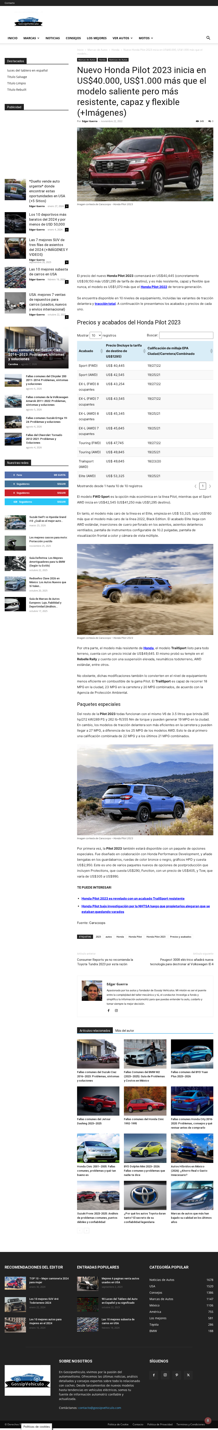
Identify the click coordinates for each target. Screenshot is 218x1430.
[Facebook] (110, 1010)
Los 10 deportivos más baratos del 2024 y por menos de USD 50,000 (47, 219)
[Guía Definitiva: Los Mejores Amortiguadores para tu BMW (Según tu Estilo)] (15, 563)
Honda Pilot (135, 936)
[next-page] (86, 1230)
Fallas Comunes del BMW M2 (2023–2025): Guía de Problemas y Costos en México (144, 1076)
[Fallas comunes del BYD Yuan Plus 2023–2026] (192, 1054)
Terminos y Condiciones (190, 1424)
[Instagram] (117, 1010)
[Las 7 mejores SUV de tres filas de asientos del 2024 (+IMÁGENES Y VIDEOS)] (15, 248)
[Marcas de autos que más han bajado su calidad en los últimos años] (192, 1195)
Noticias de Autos (118, 59)
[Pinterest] (176, 1375)
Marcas (29, 38)
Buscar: (152, 335)
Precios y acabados (180, 936)
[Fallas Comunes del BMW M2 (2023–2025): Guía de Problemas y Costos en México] (145, 1054)
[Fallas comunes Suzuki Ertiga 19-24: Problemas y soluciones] (13, 422)
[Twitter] (188, 1375)
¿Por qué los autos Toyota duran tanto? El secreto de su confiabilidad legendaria (145, 1218)
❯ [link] (210, 486)
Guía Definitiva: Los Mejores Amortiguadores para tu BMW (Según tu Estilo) (47, 562)
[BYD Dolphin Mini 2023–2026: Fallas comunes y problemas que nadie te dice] (145, 1148)
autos (109, 936)
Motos (144, 38)
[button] (208, 38)
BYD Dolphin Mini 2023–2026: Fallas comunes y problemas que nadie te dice (144, 1171)
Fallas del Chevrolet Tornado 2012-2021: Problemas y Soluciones (44, 438)
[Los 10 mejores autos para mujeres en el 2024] (15, 1325)
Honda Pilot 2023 (155, 936)
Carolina (13, 364)
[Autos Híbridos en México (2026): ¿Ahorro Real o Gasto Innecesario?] (192, 1148)
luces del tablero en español (27, 70)
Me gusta (60, 474)
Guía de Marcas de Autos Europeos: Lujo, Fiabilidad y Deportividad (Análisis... (45, 602)
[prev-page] (79, 1230)
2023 (98, 936)
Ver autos (121, 38)
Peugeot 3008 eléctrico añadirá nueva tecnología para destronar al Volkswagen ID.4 (181, 962)
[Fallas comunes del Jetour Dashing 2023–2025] (98, 1101)
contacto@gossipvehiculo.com (99, 1408)
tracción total (105, 304)
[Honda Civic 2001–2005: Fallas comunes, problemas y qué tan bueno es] (98, 1148)
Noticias (53, 38)
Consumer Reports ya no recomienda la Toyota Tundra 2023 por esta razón (105, 962)
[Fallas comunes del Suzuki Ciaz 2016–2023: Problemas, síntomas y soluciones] (98, 1054)
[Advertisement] (145, 241)
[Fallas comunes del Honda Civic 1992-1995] (145, 1101)
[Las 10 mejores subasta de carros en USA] (15, 277)
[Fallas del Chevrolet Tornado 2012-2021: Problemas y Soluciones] (13, 439)
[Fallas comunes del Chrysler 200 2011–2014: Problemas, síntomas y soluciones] (13, 380)
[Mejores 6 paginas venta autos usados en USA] (87, 1284)
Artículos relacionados (95, 1030)
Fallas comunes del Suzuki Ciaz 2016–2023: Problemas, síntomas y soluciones (98, 1076)
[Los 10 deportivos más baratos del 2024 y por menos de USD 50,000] (15, 222)
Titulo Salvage (17, 77)
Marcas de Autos (97, 50)
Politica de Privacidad (159, 1424)
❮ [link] (195, 486)
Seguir (61, 483)
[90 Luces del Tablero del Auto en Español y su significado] (87, 1304)
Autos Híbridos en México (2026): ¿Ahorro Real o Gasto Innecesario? (189, 1171)
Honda (115, 50)
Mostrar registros (96, 335)
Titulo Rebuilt (16, 90)
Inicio (12, 38)
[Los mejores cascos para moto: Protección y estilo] (15, 543)
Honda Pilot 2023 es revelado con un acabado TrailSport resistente (133, 898)
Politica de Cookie (118, 1424)
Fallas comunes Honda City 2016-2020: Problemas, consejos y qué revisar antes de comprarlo (192, 1123)
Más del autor (124, 1030)
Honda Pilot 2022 (154, 287)
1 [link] (203, 486)
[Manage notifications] (208, 1420)
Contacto (10, 2)
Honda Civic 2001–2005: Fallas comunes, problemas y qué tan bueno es (96, 1171)
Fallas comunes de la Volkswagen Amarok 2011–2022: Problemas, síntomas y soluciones (47, 401)
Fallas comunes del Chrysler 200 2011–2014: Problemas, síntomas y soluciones (47, 380)
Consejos (73, 38)
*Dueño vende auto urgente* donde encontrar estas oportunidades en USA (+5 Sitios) (47, 191)
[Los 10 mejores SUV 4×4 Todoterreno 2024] (15, 1304)
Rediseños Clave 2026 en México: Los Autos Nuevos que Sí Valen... (47, 582)
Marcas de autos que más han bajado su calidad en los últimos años (191, 1218)
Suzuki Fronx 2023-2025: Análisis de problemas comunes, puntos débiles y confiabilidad (97, 1218)
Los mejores (97, 38)
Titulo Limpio (16, 83)
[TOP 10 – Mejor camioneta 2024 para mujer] (15, 1283)
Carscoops (97, 923)
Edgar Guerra (90, 121)
